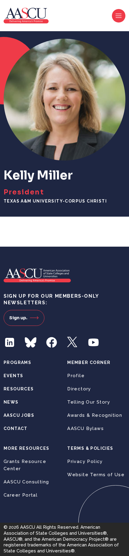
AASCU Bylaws (85, 428)
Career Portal (21, 495)
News (11, 402)
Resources (19, 388)
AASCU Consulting (26, 482)
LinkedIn (10, 342)
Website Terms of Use (95, 474)
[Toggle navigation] (118, 16)
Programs (17, 362)
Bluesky (31, 342)
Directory (79, 389)
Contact (16, 428)
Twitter (73, 342)
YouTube (94, 342)
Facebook (52, 342)
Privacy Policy (85, 461)
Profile (76, 375)
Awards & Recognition (94, 415)
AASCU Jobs (19, 415)
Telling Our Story (88, 402)
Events (13, 375)
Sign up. (18, 317)
